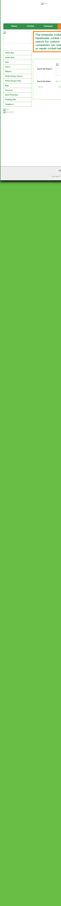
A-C (57, 81)
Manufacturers (11, 48)
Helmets (8, 71)
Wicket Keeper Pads (13, 81)
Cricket (30, 26)
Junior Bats (9, 57)
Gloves (7, 67)
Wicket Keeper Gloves (14, 76)
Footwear (9, 90)
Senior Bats (9, 53)
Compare (48, 26)
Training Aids (10, 99)
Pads (7, 62)
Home (14, 26)
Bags (7, 85)
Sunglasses (9, 104)
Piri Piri (40, 87)
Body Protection (11, 95)
